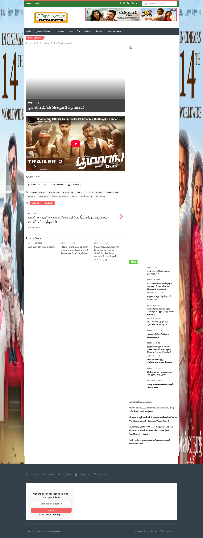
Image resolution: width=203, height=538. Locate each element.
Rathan (31, 196)
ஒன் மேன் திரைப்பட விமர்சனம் (41, 246)
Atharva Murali (38, 192)
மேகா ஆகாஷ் (100, 196)
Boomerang (54, 192)
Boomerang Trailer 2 (72, 192)
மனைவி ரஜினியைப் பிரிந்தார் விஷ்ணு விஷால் (158, 335)
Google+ (66, 474)
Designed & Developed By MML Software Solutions (154, 531)
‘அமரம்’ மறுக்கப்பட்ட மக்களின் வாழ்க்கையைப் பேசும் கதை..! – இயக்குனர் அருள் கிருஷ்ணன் (75, 249)
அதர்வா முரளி (43, 196)
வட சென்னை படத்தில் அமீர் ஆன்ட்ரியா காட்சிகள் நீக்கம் (157, 323)
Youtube (101, 474)
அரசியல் (60, 31)
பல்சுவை (98, 31)
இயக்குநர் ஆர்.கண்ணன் (60, 196)
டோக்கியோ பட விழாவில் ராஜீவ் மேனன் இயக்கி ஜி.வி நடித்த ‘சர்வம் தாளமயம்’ (160, 311)
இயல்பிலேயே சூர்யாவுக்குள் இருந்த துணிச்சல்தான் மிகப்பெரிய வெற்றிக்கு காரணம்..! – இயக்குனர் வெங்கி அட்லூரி (106, 253)
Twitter (50, 474)
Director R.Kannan (94, 192)
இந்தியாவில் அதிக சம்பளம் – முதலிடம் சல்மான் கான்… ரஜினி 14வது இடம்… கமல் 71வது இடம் (159, 349)
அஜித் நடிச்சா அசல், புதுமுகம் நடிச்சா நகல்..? (158, 272)
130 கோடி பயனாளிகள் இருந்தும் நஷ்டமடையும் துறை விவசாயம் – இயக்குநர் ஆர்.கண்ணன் (159, 286)
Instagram (84, 474)
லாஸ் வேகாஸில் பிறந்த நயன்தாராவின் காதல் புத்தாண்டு (159, 361)
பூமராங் (74, 196)
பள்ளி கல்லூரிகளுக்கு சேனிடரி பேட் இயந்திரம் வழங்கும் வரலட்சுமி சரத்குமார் (68, 219)
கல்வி (87, 31)
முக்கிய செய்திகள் (43, 31)
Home (28, 43)
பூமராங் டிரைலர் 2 (86, 196)
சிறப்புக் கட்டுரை (114, 31)
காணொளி (35, 203)
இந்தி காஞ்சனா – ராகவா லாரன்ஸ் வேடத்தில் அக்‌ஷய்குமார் (160, 373)
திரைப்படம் (74, 31)
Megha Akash (112, 192)
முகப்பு (28, 31)
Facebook (33, 474)
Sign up (51, 510)
